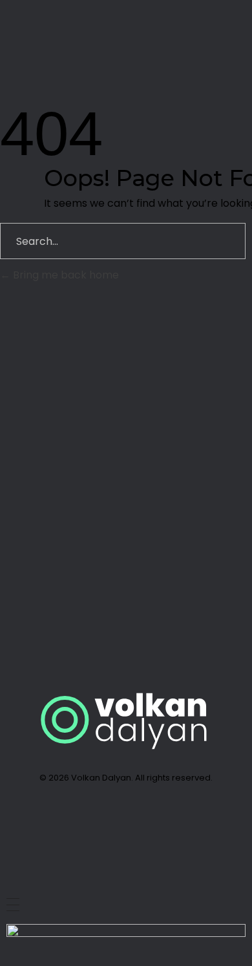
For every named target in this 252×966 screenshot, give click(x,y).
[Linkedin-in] (94, 824)
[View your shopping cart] (172, 30)
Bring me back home (64, 275)
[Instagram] (158, 824)
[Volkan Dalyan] (59, 27)
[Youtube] (126, 824)
